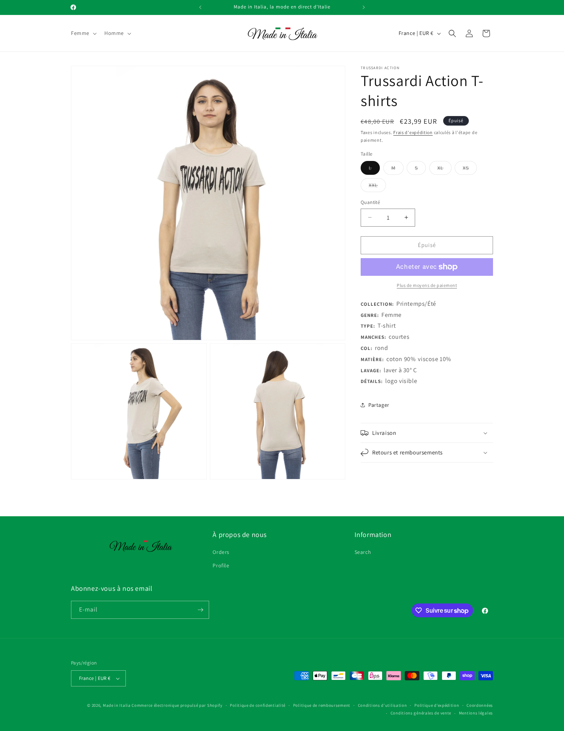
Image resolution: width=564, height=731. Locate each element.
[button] (83, 33)
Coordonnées (480, 705)
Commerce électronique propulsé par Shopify (177, 705)
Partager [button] (378, 404)
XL (444, 169)
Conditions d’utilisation (382, 705)
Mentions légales (476, 713)
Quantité (370, 202)
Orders (221, 552)
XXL (377, 186)
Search (363, 552)
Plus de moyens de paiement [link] (427, 285)
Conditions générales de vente (421, 713)
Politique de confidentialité (257, 705)
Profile (221, 565)
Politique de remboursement (321, 705)
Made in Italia (117, 705)
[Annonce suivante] (363, 7)
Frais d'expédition (413, 132)
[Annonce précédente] (200, 7)
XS (470, 169)
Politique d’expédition (436, 705)
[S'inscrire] (200, 610)
